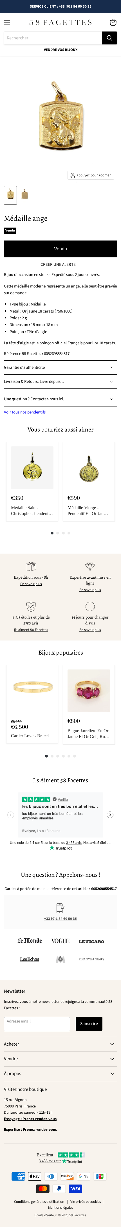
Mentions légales (60, 1207)
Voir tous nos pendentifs (25, 412)
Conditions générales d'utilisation (39, 1201)
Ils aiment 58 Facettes (31, 629)
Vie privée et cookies (85, 1201)
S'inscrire (89, 1024)
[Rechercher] (109, 38)
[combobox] (53, 38)
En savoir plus (31, 583)
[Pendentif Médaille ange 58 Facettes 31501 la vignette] (10, 195)
